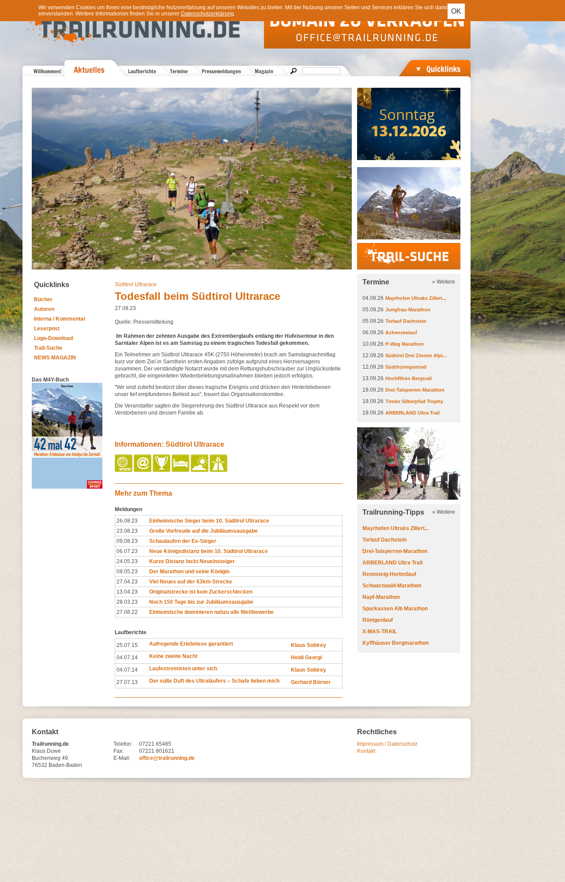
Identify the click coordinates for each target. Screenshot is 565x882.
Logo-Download (53, 338)
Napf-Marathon (381, 597)
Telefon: (122, 744)
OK (456, 11)
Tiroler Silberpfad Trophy (414, 401)
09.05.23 (127, 571)
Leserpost (47, 328)
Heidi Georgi (306, 657)
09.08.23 (127, 541)
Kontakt (366, 751)
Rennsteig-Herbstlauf (389, 574)
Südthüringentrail (405, 367)
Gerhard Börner (311, 682)
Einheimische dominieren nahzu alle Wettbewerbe (211, 612)
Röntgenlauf (377, 620)
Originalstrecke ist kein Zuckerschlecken (200, 592)
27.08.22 (127, 612)
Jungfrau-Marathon (407, 309)
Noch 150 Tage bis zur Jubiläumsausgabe (201, 602)
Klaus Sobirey (308, 645)
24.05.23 (127, 561)
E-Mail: (121, 758)
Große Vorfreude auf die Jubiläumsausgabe (203, 531)
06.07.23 (127, 551)
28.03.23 (127, 602)
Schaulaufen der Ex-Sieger (182, 541)
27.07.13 (127, 682)
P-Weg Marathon (404, 344)
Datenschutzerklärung (207, 14)
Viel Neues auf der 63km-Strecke (190, 582)
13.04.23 (127, 592)
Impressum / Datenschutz (387, 744)
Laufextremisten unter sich (183, 668)
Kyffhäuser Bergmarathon (395, 643)
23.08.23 (127, 531)
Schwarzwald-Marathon (391, 586)
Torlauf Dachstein (405, 321)
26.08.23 (127, 521)
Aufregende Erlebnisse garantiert (191, 644)
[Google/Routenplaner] (219, 470)
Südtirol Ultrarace (136, 284)
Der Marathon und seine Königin (189, 571)
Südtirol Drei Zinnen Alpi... (416, 355)
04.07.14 (127, 657)
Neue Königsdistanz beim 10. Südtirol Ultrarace (208, 551)
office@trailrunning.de (167, 758)
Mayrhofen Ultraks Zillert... (415, 298)
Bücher (43, 299)
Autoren (44, 309)
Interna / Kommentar (60, 319)
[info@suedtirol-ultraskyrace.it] (143, 470)
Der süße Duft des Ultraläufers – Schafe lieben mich (214, 681)
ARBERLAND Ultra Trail (412, 412)
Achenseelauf (401, 332)
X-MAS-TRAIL (379, 631)
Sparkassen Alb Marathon (395, 608)
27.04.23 (127, 582)
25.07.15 (127, 645)
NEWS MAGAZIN (55, 358)
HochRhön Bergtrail (408, 378)
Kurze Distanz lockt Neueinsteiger (192, 561)
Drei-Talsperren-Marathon (414, 389)
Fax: (118, 751)
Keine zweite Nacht (173, 656)
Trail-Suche (48, 348)
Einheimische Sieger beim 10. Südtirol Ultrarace (209, 521)
